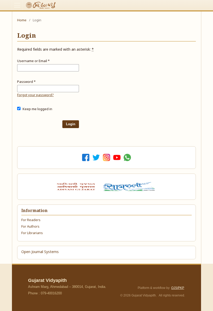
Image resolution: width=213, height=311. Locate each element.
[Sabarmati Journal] (130, 186)
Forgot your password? (35, 95)
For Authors (30, 226)
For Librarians (32, 233)
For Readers (31, 220)
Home (21, 20)
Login (70, 124)
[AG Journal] (76, 186)
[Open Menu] (17, 5)
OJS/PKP (177, 288)
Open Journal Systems (40, 252)
